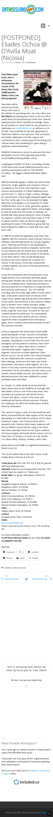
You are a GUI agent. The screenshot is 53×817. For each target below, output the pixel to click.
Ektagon (43, 812)
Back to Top (49, 813)
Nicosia (23, 568)
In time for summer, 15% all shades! (15, 579)
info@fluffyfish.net (23, 128)
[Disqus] (26, 625)
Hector (18, 62)
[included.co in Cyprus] (26, 785)
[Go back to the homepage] (22, 9)
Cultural (15, 568)
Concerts (7, 568)
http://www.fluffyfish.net (12, 523)
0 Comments (30, 62)
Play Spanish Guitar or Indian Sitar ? (41, 579)
